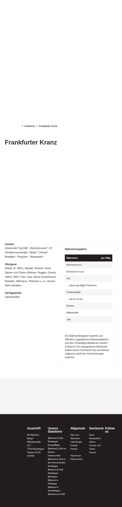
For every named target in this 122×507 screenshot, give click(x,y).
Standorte (75, 438)
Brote (91, 435)
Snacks (92, 452)
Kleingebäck (95, 438)
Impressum (75, 455)
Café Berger (76, 442)
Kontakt (74, 445)
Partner (74, 449)
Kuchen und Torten (95, 447)
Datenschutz (76, 459)
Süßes (92, 442)
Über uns (74, 435)
